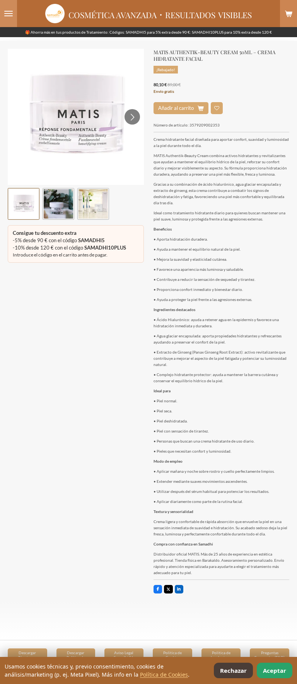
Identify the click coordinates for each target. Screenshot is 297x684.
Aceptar (274, 670)
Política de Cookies (164, 674)
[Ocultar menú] (8, 13)
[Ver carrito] (288, 13)
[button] (23, 204)
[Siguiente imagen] (132, 117)
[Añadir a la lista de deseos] (217, 108)
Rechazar (233, 670)
